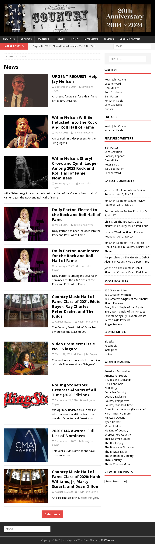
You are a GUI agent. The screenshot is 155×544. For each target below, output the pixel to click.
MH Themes (107, 540)
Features (43, 39)
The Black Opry (114, 443)
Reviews (109, 39)
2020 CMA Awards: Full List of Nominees (73, 433)
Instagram (111, 350)
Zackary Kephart (115, 156)
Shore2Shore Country (118, 434)
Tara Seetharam (114, 92)
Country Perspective (117, 401)
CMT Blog (111, 388)
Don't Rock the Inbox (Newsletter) (125, 409)
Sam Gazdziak (113, 105)
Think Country (113, 460)
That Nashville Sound (117, 439)
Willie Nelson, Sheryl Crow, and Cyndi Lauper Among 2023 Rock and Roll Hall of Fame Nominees (75, 168)
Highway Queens (115, 417)
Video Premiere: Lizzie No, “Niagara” (73, 346)
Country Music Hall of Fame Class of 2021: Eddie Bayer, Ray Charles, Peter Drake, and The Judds (76, 306)
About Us (9, 39)
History (60, 39)
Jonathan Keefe (114, 100)
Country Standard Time (119, 405)
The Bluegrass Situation (119, 447)
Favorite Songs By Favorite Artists (125, 316)
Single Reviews (113, 324)
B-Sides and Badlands (118, 380)
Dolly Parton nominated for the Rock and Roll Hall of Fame (76, 255)
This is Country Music (118, 464)
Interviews (91, 39)
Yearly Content (130, 39)
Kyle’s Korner (112, 422)
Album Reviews (114, 303)
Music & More (113, 426)
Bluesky (109, 341)
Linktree (109, 354)
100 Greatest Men (116, 290)
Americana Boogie (116, 375)
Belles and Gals (114, 384)
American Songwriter (117, 371)
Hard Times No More (118, 413)
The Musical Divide (116, 451)
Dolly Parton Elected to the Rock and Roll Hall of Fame (76, 214)
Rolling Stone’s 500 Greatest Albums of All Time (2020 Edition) (74, 389)
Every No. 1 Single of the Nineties (125, 311)
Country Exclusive (115, 396)
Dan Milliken (112, 88)
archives (26, 39)
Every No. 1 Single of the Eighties (125, 307)
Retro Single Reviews (117, 320)
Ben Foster (111, 96)
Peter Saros (112, 164)
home (74, 39)
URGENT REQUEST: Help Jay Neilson (75, 79)
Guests (109, 109)
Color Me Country (115, 392)
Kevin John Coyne (84, 132)
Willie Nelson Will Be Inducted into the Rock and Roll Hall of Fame (74, 122)
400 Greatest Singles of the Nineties (127, 299)
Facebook (111, 345)
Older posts (52, 514)
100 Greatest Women (118, 295)
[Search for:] (132, 46)
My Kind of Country (116, 430)
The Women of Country (119, 455)
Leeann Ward (113, 83)
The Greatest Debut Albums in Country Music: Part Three (127, 247)
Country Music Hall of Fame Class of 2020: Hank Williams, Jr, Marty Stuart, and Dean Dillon (76, 479)
